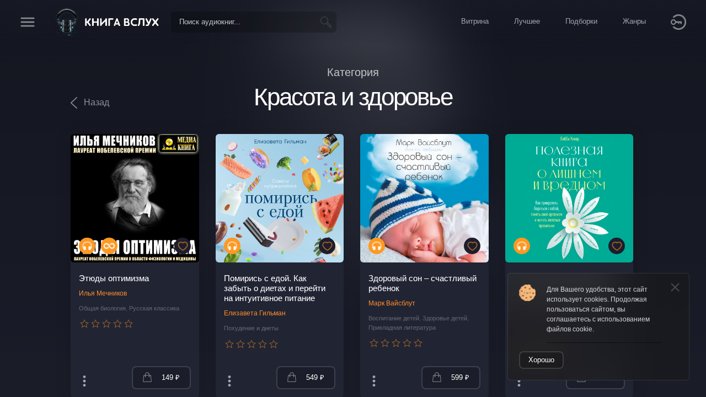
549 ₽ (315, 377)
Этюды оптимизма (114, 278)
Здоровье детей (444, 318)
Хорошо (541, 360)
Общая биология (102, 308)
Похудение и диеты (251, 328)
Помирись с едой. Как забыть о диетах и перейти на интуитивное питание (274, 288)
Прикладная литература (402, 327)
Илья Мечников (103, 293)
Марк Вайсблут (391, 303)
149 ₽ (171, 377)
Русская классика (154, 308)
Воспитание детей (393, 318)
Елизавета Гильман (255, 313)
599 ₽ (460, 377)
